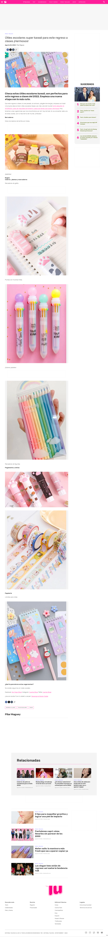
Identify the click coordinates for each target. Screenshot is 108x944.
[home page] (5, 2)
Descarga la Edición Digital (39, 696)
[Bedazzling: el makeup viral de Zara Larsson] (44, 773)
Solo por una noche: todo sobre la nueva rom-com (87, 104)
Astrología (82, 2)
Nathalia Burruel (29, 787)
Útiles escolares (22, 707)
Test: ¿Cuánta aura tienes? (88, 117)
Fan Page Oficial (17, 692)
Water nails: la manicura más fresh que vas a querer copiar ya (51, 849)
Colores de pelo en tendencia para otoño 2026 (24, 783)
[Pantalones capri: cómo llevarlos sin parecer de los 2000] (22, 834)
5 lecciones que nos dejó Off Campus (88, 123)
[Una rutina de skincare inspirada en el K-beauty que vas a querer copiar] (82, 773)
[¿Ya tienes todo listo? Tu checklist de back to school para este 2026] (63, 773)
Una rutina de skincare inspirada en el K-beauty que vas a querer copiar (82, 784)
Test (34, 2)
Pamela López (66, 787)
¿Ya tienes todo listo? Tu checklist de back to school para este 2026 (63, 783)
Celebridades (42, 2)
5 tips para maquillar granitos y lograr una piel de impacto (51, 815)
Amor (74, 2)
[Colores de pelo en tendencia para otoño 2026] (25, 773)
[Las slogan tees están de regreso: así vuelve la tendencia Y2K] (22, 869)
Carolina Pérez (47, 785)
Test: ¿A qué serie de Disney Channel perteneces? (88, 129)
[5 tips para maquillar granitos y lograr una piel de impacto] (22, 817)
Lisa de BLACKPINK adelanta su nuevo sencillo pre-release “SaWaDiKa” (88, 137)
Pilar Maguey (20, 45)
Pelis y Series (53, 2)
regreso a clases (10, 707)
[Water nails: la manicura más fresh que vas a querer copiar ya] (22, 852)
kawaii (31, 707)
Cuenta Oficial (33, 692)
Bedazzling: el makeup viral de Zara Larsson (44, 782)
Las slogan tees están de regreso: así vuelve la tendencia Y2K (51, 868)
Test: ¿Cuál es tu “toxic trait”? (87, 111)
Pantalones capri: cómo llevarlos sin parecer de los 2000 (48, 833)
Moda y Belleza (65, 2)
